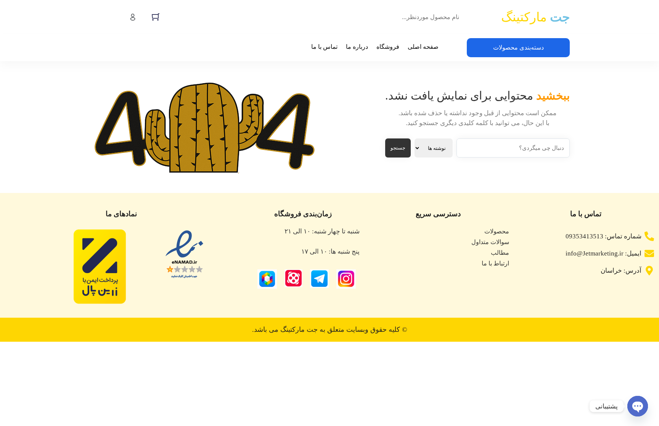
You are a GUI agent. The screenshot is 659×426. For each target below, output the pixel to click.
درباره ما (357, 46)
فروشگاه (387, 46)
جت (535, 17)
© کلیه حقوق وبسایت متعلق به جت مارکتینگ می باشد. (329, 329)
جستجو (398, 148)
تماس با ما (324, 46)
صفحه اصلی (423, 46)
